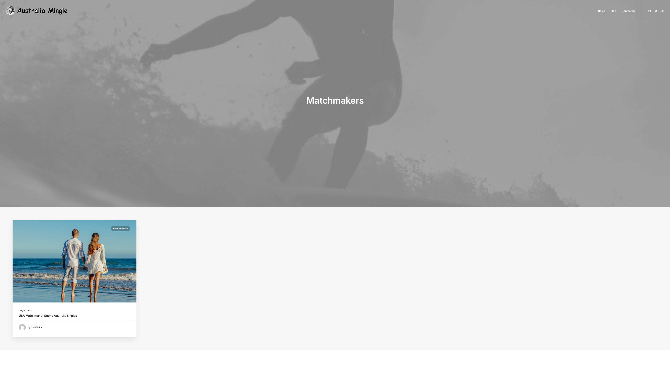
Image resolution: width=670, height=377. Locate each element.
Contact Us (628, 10)
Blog (613, 10)
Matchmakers (120, 228)
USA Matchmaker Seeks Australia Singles (48, 315)
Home (601, 10)
